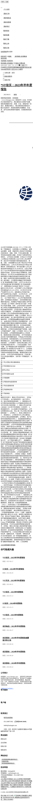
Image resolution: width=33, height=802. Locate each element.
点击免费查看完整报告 (8, 545)
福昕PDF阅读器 (18, 785)
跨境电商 (17, 781)
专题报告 (4, 61)
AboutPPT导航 (5, 783)
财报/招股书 (8, 76)
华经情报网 (27, 779)
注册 (7, 2)
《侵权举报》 (5, 761)
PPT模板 (29, 781)
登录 (2, 2)
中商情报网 (27, 785)
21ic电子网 (10, 781)
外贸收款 (10, 779)
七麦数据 (13, 787)
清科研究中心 (20, 787)
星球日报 (28, 787)
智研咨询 (23, 781)
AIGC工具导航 (18, 779)
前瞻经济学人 (5, 787)
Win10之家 (13, 783)
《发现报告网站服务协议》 (9, 759)
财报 (15, 94)
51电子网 (4, 781)
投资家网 (20, 783)
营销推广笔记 (8, 785)
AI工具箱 (4, 779)
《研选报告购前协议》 (8, 763)
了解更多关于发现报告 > (7, 688)
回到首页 (4, 56)
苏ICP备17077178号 (7, 795)
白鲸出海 (4, 788)
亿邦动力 (27, 783)
